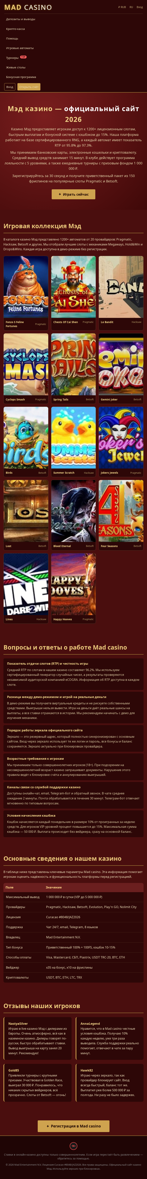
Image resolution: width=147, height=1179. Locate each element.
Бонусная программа (21, 77)
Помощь (12, 38)
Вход (9, 87)
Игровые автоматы (20, 48)
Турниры (15, 58)
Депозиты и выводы (20, 19)
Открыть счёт (28, 87)
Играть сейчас (76, 194)
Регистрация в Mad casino (76, 1126)
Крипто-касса (15, 29)
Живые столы (15, 67)
